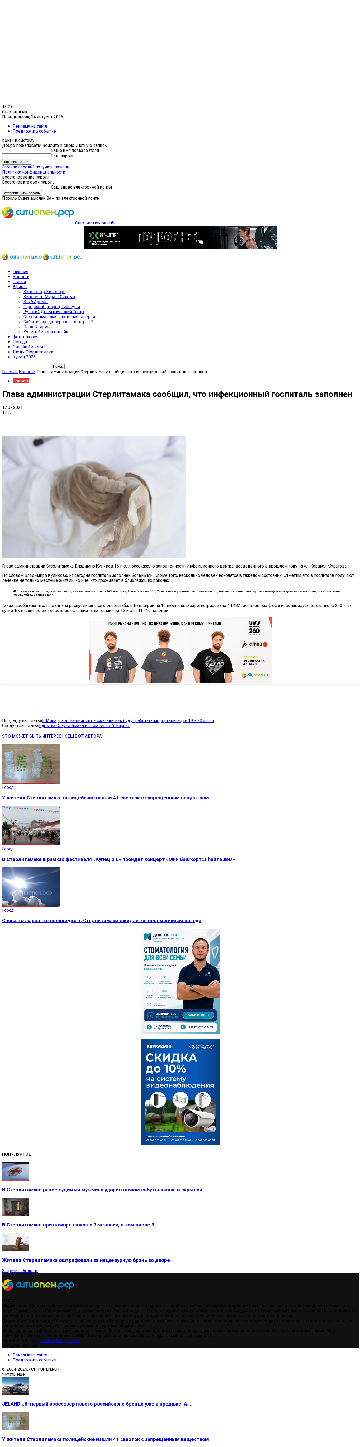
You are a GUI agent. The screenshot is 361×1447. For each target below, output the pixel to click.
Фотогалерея (25, 336)
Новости (21, 276)
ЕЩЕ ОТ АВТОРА (85, 736)
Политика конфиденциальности (33, 172)
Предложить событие (34, 131)
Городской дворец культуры (51, 306)
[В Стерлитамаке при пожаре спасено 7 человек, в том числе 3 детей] (15, 1214)
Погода (20, 341)
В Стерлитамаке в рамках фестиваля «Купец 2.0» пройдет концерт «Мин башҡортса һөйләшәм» (118, 859)
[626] (180, 681)
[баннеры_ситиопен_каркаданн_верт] (180, 1143)
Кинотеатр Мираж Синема (49, 296)
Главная (20, 271)
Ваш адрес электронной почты (81, 187)
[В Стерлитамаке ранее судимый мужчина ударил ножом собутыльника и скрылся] (15, 1179)
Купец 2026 (24, 356)
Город (8, 787)
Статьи (19, 281)
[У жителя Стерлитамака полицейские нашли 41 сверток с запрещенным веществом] (31, 782)
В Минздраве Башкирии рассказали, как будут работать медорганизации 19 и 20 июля (128, 720)
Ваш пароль (63, 155)
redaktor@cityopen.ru (59, 1340)
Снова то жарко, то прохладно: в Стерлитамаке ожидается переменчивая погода (101, 921)
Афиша (20, 286)
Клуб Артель (35, 301)
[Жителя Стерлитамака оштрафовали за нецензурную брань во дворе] (15, 1249)
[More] (166, 420)
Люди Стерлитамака (33, 351)
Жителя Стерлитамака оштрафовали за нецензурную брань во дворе (86, 1260)
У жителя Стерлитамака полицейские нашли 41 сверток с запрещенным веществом (105, 798)
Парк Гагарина (37, 326)
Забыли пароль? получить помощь (36, 167)
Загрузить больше (20, 1270)
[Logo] (22, 262)
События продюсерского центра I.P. (58, 321)
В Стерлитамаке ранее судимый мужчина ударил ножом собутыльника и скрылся (102, 1190)
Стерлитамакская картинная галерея (59, 316)
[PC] (180, 247)
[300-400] (180, 1032)
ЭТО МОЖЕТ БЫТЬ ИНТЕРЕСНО (35, 736)
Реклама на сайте (30, 126)
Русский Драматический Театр (53, 311)
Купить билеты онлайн (45, 331)
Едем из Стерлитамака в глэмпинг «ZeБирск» (84, 725)
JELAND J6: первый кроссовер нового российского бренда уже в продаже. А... (96, 1404)
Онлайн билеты (28, 346)
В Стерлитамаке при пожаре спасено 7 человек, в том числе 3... (80, 1225)
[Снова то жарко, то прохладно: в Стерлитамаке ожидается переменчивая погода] (31, 905)
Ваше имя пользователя (75, 150)
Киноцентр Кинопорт (44, 291)
